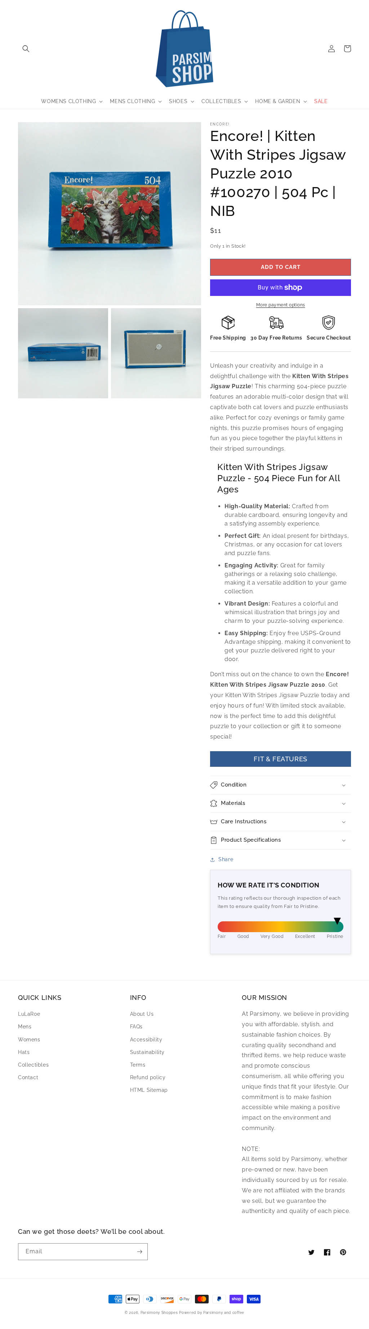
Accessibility (146, 1039)
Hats (24, 1052)
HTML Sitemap (149, 1090)
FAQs (136, 1026)
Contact (28, 1077)
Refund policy (148, 1077)
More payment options (280, 304)
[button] (26, 49)
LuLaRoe (29, 1014)
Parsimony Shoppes (159, 1313)
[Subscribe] (139, 1251)
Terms (138, 1065)
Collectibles (33, 1065)
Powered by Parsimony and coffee (211, 1313)
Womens (29, 1039)
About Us (142, 1014)
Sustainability (147, 1052)
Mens (24, 1026)
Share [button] (225, 859)
